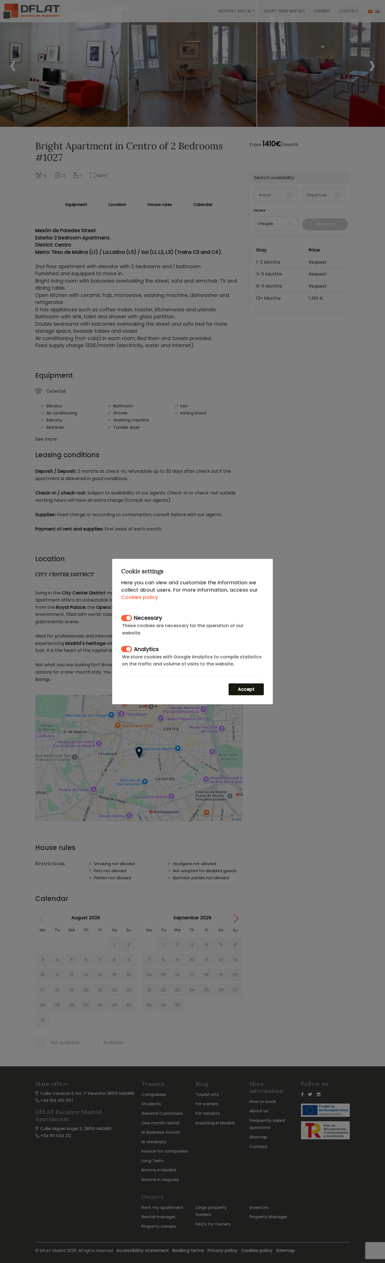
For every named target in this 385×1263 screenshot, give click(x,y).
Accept (246, 689)
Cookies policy (139, 597)
